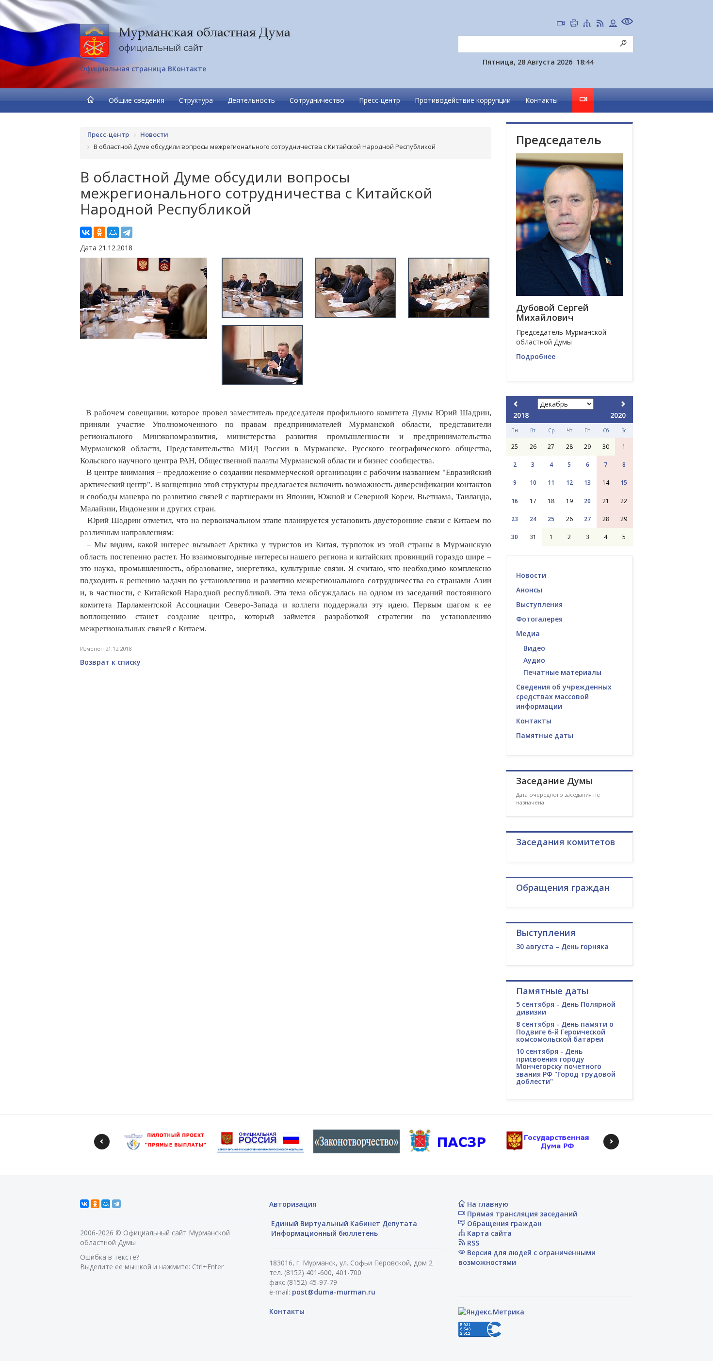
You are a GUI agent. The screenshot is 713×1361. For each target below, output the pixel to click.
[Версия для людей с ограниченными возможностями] (627, 23)
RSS (472, 1242)
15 (623, 482)
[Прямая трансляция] (561, 24)
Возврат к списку (110, 662)
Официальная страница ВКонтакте (143, 68)
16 (514, 501)
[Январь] (623, 404)
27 (587, 519)
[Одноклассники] (99, 232)
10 (533, 482)
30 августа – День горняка (562, 946)
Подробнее (535, 356)
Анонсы (529, 589)
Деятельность (251, 100)
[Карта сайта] (587, 24)
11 (551, 482)
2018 (521, 415)
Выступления (539, 604)
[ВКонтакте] (86, 232)
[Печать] (574, 24)
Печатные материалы (562, 672)
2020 (618, 415)
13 (587, 482)
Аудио (534, 660)
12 (569, 482)
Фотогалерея (539, 618)
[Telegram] (126, 232)
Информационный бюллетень (323, 1233)
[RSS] (600, 24)
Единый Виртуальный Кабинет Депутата (343, 1223)
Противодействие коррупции (463, 100)
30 (514, 537)
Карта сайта (488, 1233)
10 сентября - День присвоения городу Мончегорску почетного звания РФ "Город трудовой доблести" (566, 1066)
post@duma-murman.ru (333, 1291)
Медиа (528, 633)
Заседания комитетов (565, 842)
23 (514, 519)
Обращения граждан (503, 1223)
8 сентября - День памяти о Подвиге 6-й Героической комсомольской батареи (565, 1031)
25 (551, 519)
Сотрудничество (317, 100)
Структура (196, 100)
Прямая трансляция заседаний (521, 1213)
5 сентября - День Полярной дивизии (566, 1008)
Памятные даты (544, 735)
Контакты (541, 100)
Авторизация (292, 1204)
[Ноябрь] (516, 404)
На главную (486, 1204)
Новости (531, 575)
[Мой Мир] (113, 232)
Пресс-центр (379, 100)
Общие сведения (136, 100)
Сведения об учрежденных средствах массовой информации (564, 696)
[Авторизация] (613, 24)
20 (587, 501)
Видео (534, 648)
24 (533, 519)
